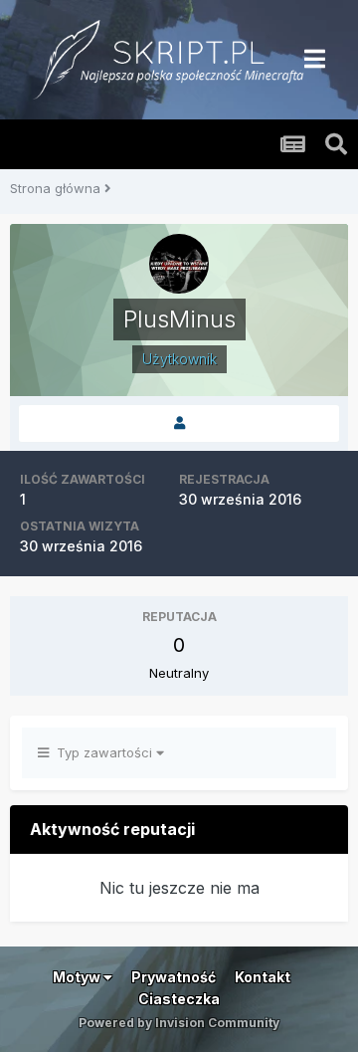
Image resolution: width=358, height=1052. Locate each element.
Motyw (78, 976)
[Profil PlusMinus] (179, 423)
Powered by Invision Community (179, 1022)
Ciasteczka (179, 998)
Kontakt (262, 976)
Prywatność (173, 976)
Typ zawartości (102, 752)
